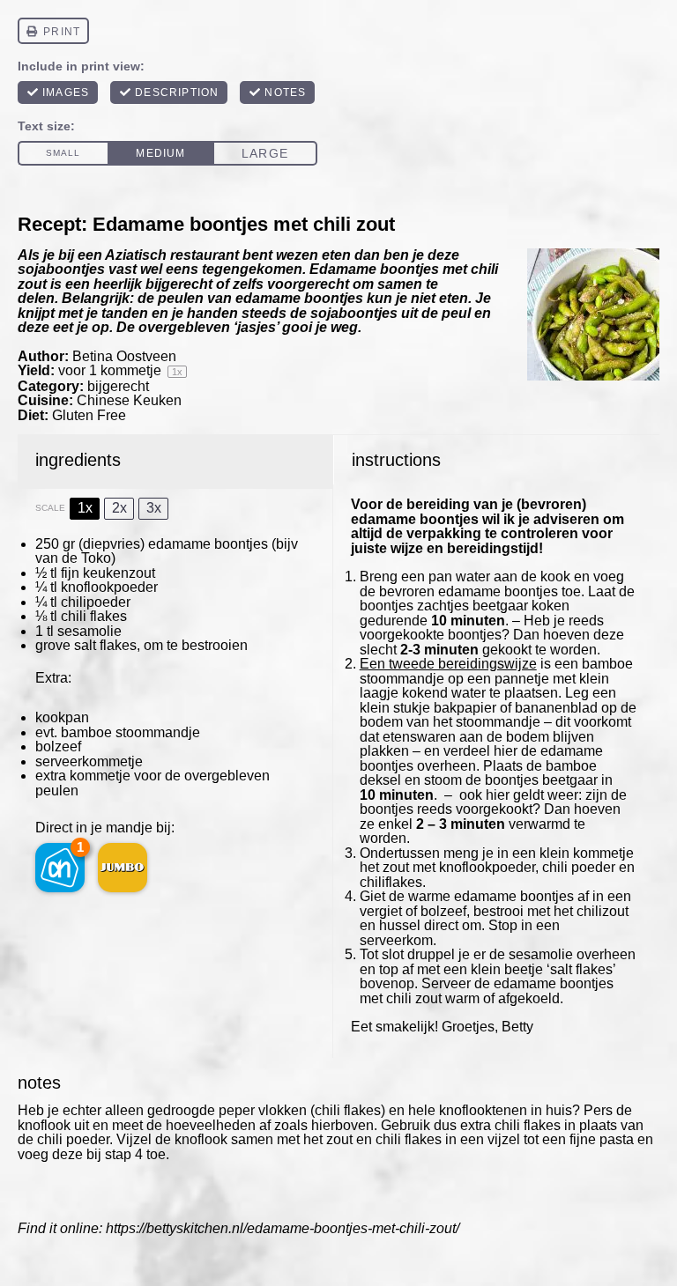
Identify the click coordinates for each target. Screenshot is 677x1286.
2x (119, 507)
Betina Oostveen (124, 356)
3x (153, 507)
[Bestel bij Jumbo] (122, 867)
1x (85, 507)
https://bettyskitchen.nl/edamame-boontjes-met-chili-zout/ (282, 1228)
